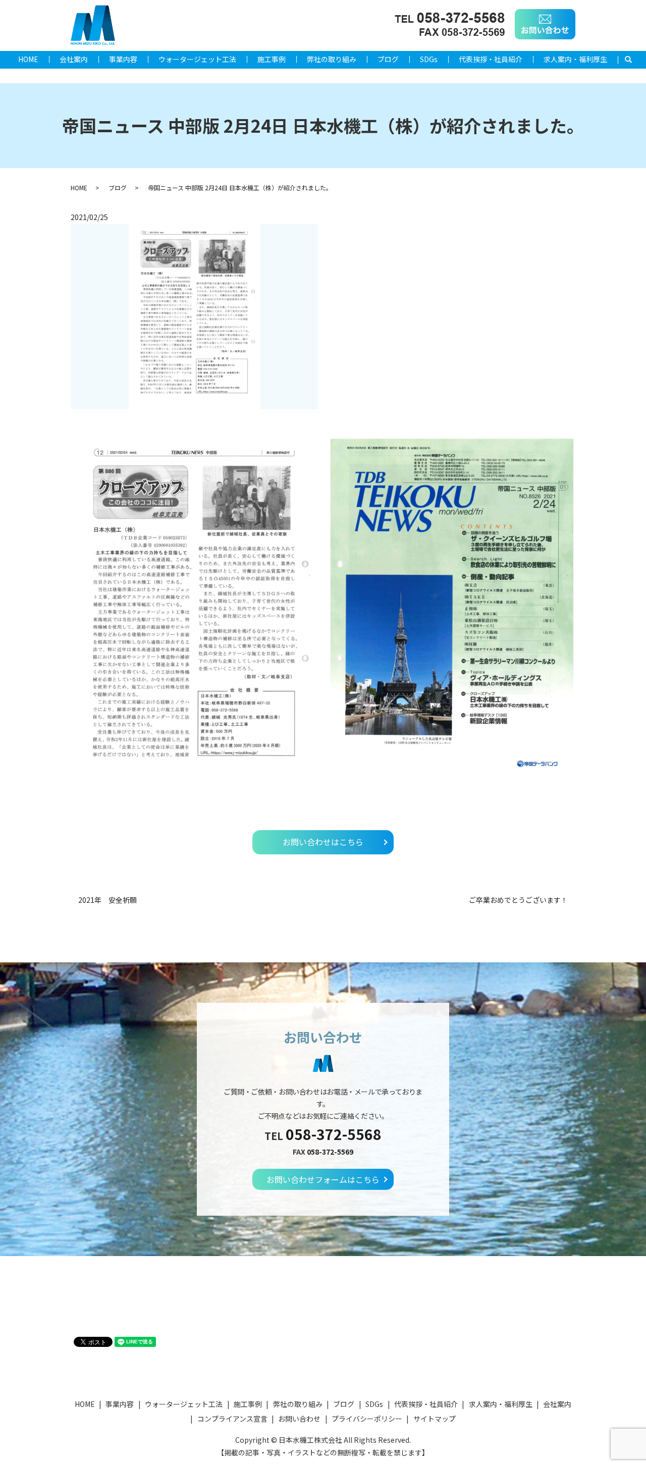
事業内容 (123, 59)
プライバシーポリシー (367, 1419)
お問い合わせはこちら (323, 842)
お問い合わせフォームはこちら (323, 1179)
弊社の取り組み (331, 59)
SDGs (429, 59)
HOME (28, 59)
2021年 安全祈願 (107, 900)
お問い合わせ (299, 1419)
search (633, 60)
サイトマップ (434, 1419)
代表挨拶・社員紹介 (490, 59)
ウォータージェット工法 (197, 59)
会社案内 (74, 59)
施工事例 (271, 59)
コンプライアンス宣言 (232, 1419)
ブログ (388, 59)
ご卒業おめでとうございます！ (518, 900)
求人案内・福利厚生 (575, 59)
